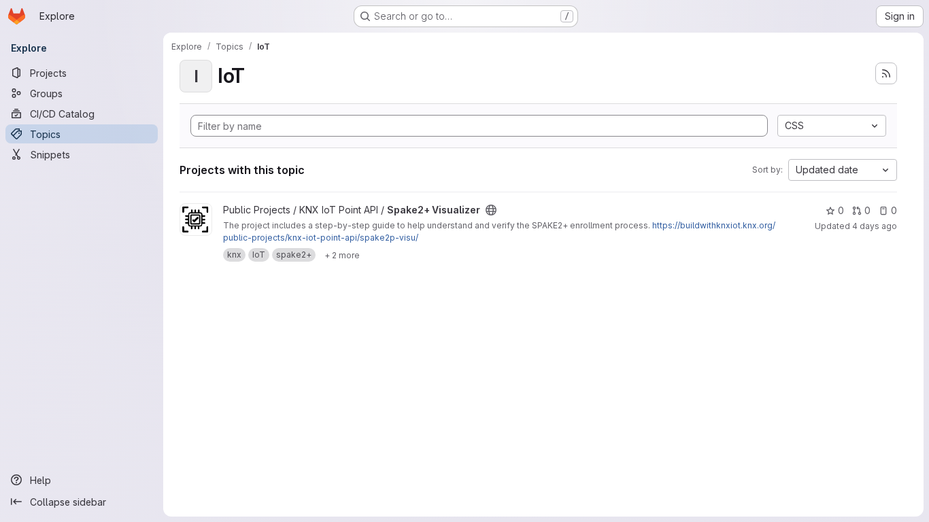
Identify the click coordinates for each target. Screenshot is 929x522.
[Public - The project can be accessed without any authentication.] (491, 210)
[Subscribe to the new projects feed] (886, 73)
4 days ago (874, 226)
